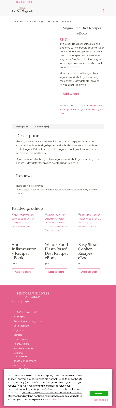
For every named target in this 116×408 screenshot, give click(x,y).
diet (93, 109)
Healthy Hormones (24, 348)
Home (15, 21)
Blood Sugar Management (28, 321)
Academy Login (20, 301)
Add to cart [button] (23, 272)
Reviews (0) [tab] (42, 126)
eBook (23, 21)
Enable (98, 393)
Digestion (19, 330)
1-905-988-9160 (22, 2)
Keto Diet (23, 356)
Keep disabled (100, 399)
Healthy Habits (21, 344)
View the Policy (53, 399)
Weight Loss (20, 365)
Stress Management (25, 361)
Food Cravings (22, 339)
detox (87, 109)
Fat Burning (24, 369)
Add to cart (71, 94)
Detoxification (21, 325)
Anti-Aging (19, 316)
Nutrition (18, 353)
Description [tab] (22, 126)
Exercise (18, 334)
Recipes (32, 21)
